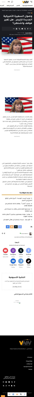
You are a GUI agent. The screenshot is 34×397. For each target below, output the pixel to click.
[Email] (22, 28)
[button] (30, 2)
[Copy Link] (19, 28)
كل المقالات (29, 364)
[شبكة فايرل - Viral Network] (25, 2)
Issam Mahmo (28, 33)
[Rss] (4, 386)
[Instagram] (2, 233)
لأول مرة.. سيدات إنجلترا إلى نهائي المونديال (16, 220)
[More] (14, 28)
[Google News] (13, 263)
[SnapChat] (12, 386)
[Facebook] (4, 233)
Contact (30, 369)
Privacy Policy (29, 361)
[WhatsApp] (6, 386)
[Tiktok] (28, 263)
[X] (12, 382)
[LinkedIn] (14, 386)
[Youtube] (5, 253)
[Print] (16, 28)
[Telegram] (20, 263)
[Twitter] (20, 253)
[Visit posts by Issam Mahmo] (30, 233)
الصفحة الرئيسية (28, 366)
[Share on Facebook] (28, 28)
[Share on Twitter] (25, 28)
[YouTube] (9, 382)
